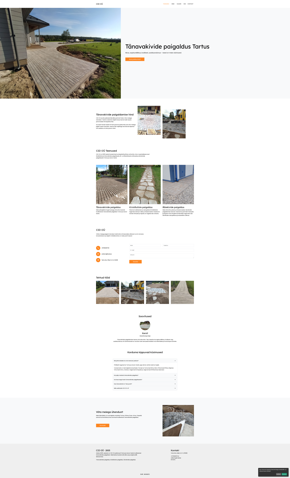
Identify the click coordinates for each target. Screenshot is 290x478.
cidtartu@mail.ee (107, 254)
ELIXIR (141, 474)
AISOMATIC (147, 474)
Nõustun (284, 474)
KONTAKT (190, 4)
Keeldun (278, 474)
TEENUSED (166, 4)
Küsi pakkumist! (135, 59)
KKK (185, 4)
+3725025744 (105, 248)
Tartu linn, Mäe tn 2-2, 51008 (110, 260)
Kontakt (103, 425)
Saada (135, 262)
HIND (173, 4)
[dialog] (273, 472)
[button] (107, 292)
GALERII (179, 4)
